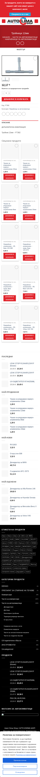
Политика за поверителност (26, 755)
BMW (17, 539)
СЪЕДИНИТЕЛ (24, 564)
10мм (9, 536)
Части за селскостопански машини (16, 632)
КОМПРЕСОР (7, 561)
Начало (6, 37)
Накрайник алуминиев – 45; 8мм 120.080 (9, 246)
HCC (27, 543)
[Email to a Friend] (16, 114)
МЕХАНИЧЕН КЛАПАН (21, 561)
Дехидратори (8, 607)
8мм (3, 536)
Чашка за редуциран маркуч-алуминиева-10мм (10, 166)
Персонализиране (20, 766)
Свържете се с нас (20, 14)
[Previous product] (22, 43)
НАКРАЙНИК (6, 564)
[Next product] (18, 43)
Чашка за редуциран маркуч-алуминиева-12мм (29, 166)
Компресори (7, 595)
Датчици (7, 610)
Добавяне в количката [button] (9, 177)
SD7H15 (13, 554)
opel (34, 546)
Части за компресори (10, 599)
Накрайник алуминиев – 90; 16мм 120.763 (9, 327)
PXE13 (22, 550)
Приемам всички (20, 760)
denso (4, 543)
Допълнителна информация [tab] (14, 127)
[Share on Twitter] (12, 114)
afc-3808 (29, 536)
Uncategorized (7, 649)
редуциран (20, 571)
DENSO (5, 586)
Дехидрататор (27, 557)
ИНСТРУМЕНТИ (8, 645)
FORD (10, 543)
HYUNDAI (5, 546)
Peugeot (15, 550)
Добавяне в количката (16, 99)
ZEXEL (17, 557)
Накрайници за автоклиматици (21, 39)
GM (15, 543)
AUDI (11, 539)
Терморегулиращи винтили (14, 616)
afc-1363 (21, 536)
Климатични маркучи (11, 629)
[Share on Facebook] (8, 114)
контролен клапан (8, 571)
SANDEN (5, 554)
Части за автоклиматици (25, 37)
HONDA (34, 543)
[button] (3, 21)
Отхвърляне (20, 772)
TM (19, 554)
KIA (12, 546)
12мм (14, 536)
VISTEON (5, 557)
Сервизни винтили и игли (13, 626)
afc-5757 (5, 539)
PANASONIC (6, 550)
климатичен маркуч (20, 568)
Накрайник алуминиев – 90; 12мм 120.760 (29, 327)
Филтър (33, 564)
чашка (28, 571)
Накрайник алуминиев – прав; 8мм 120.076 (8, 287)
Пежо (15, 564)
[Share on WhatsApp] (4, 114)
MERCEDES (27, 546)
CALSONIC (25, 539)
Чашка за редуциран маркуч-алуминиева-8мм (9, 206)
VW (12, 557)
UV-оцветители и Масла (11, 641)
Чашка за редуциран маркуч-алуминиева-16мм (29, 206)
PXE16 (29, 550)
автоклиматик (7, 568)
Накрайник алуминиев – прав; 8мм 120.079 (27, 247)
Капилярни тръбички (11, 613)
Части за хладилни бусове (13, 636)
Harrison (21, 543)
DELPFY (33, 539)
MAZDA (18, 546)
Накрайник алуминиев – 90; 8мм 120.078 (29, 286)
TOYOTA (25, 554)
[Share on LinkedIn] (24, 114)
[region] (20, 754)
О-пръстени (8, 620)
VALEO (32, 554)
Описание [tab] (6, 122)
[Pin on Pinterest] (20, 114)
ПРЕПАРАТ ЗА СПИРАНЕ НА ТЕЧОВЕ (18, 590)
